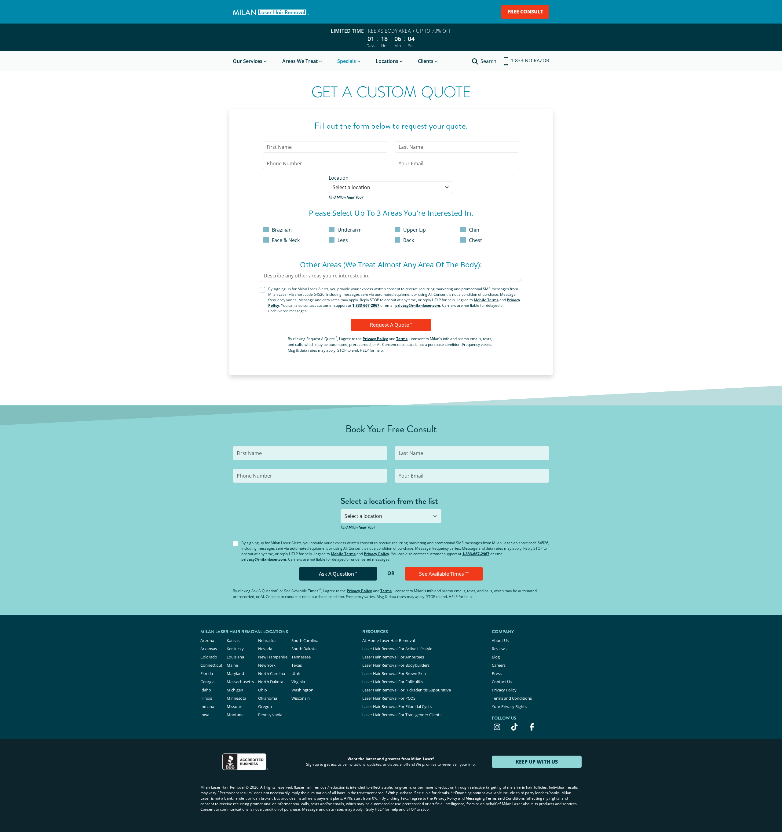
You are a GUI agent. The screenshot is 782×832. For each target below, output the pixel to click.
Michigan (235, 690)
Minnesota (236, 698)
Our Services (247, 61)
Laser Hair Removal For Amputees (393, 657)
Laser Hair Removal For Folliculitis (392, 681)
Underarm (350, 229)
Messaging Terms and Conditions (495, 798)
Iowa (204, 714)
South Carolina (304, 640)
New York (267, 665)
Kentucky (235, 648)
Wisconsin (300, 698)
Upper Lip (414, 229)
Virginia (298, 681)
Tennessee (301, 657)
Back (408, 240)
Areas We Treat (300, 61)
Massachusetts (240, 681)
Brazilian (282, 229)
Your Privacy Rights (509, 706)
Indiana (207, 706)
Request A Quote (391, 324)
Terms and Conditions (512, 698)
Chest (475, 240)
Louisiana (235, 657)
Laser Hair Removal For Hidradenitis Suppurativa (406, 690)
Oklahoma (267, 698)
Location (339, 177)
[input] (325, 147)
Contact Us (502, 681)
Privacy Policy (375, 338)
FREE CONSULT (525, 11)
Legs (343, 240)
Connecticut (211, 665)
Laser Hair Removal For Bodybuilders (395, 665)
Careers (499, 665)
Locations (387, 61)
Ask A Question (338, 573)
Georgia (207, 681)
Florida (206, 673)
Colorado (208, 657)
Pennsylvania (270, 714)
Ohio (262, 690)
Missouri (234, 706)
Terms (401, 338)
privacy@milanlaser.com (417, 305)
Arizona (207, 640)
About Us (500, 640)
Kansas (233, 640)
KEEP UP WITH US (537, 761)
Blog (496, 657)
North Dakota (270, 681)
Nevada (265, 648)
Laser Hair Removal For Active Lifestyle (397, 648)
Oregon (265, 706)
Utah (295, 673)
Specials (346, 61)
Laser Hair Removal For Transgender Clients (401, 714)
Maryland (235, 673)
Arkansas (208, 648)
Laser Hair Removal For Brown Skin (394, 673)
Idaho (205, 690)
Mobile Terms (486, 299)
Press (497, 673)
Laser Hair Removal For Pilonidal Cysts (397, 706)
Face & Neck (286, 240)
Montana (235, 714)
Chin (474, 229)
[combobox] (391, 187)
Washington (302, 690)
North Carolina (271, 673)
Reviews (499, 648)
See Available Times (444, 573)
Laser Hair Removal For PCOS (388, 698)
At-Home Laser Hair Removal (388, 640)
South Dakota (303, 648)
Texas (296, 665)
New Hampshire (272, 657)
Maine (232, 665)
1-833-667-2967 (365, 305)
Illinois (206, 698)
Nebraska (267, 640)
